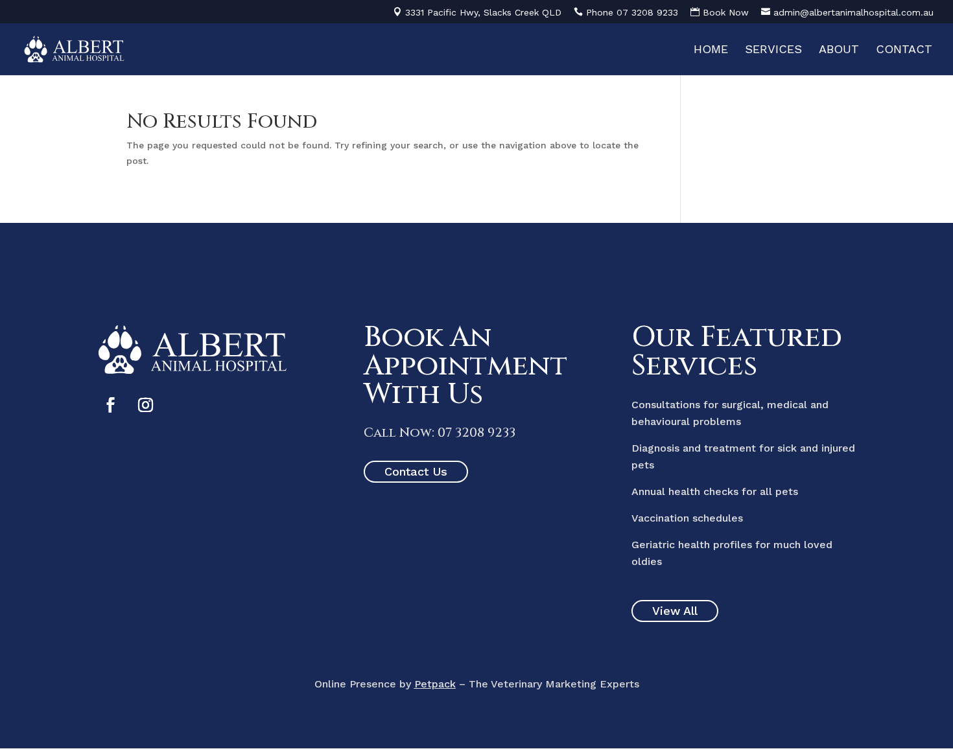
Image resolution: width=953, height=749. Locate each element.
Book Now (726, 12)
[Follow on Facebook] (110, 405)
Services (773, 50)
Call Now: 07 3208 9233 (439, 432)
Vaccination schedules (687, 518)
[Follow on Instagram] (145, 405)
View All (675, 610)
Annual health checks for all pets (714, 491)
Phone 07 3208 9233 (632, 12)
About (839, 50)
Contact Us (415, 471)
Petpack (435, 684)
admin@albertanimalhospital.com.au (853, 12)
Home (711, 50)
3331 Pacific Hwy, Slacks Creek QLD (483, 12)
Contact (904, 50)
